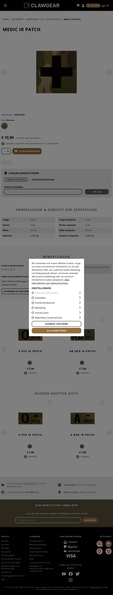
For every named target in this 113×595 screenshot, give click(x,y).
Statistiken (40, 297)
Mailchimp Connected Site (48, 317)
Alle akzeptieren (56, 330)
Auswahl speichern (56, 324)
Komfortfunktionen (45, 302)
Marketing (40, 307)
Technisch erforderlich (46, 292)
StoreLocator (42, 312)
